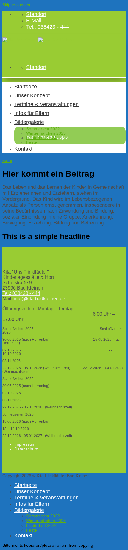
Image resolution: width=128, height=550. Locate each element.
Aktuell (7, 161)
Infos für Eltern (31, 113)
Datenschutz (26, 449)
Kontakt (23, 149)
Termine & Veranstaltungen (46, 104)
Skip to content (16, 4)
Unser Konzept (32, 95)
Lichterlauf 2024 (41, 138)
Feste (31, 142)
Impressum (24, 444)
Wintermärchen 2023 (46, 133)
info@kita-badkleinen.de (39, 298)
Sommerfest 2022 (43, 129)
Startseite (25, 86)
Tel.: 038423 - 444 (21, 293)
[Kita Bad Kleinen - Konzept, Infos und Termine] (38, 39)
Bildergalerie (29, 122)
